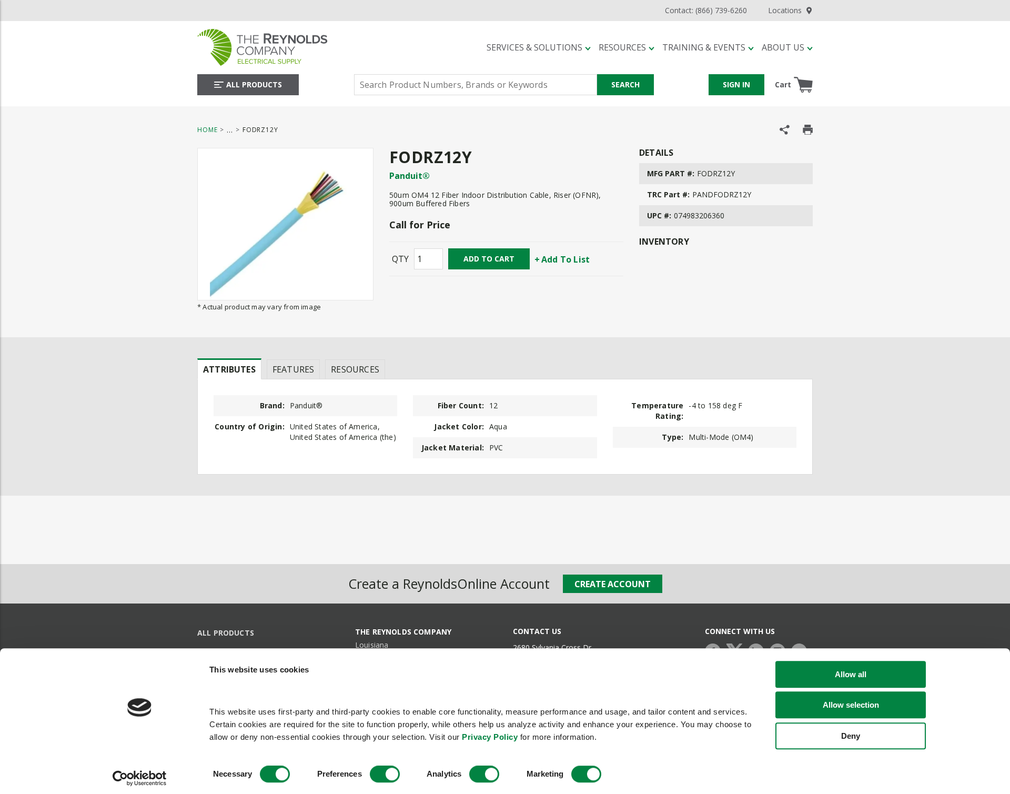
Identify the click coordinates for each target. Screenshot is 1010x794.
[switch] (385, 774)
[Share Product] (785, 130)
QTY (400, 259)
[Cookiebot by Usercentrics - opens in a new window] (140, 779)
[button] (539, 47)
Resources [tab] (355, 369)
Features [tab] (293, 369)
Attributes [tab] (229, 369)
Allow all (850, 674)
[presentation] (229, 368)
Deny (850, 735)
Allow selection (851, 704)
